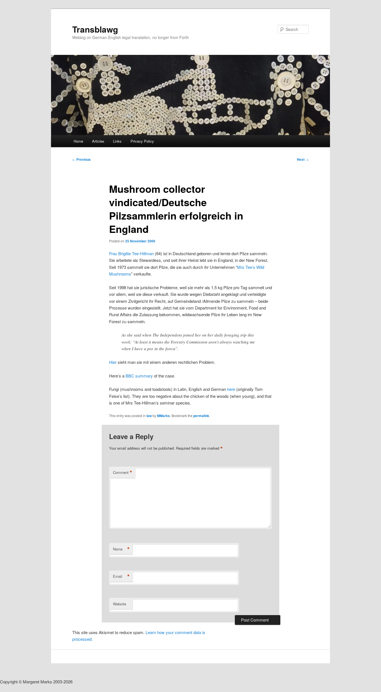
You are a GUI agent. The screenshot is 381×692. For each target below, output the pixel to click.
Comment (122, 472)
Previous (81, 159)
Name (121, 549)
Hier (113, 362)
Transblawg (95, 29)
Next (303, 159)
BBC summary (139, 376)
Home (78, 141)
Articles (98, 141)
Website (119, 603)
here (231, 389)
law (149, 415)
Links (117, 141)
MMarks (163, 415)
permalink (201, 415)
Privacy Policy (142, 141)
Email (121, 576)
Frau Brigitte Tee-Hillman (131, 253)
